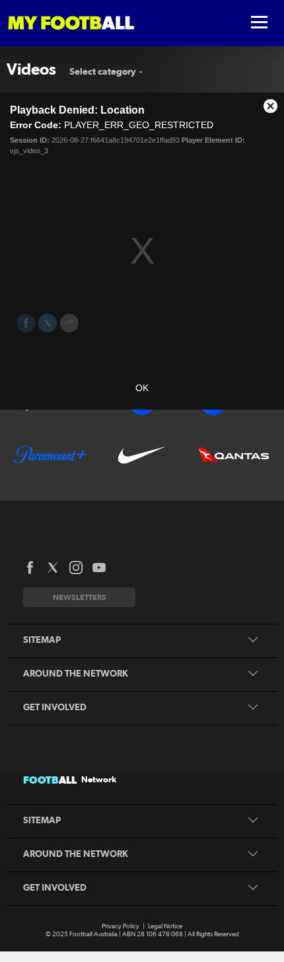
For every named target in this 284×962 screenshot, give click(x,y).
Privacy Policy (120, 926)
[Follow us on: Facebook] (29, 567)
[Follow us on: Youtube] (99, 567)
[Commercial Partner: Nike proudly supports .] (142, 454)
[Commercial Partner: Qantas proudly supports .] (233, 454)
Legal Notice (165, 926)
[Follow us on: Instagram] (76, 567)
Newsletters (79, 597)
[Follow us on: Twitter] (52, 567)
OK (142, 388)
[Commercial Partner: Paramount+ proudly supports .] (50, 454)
